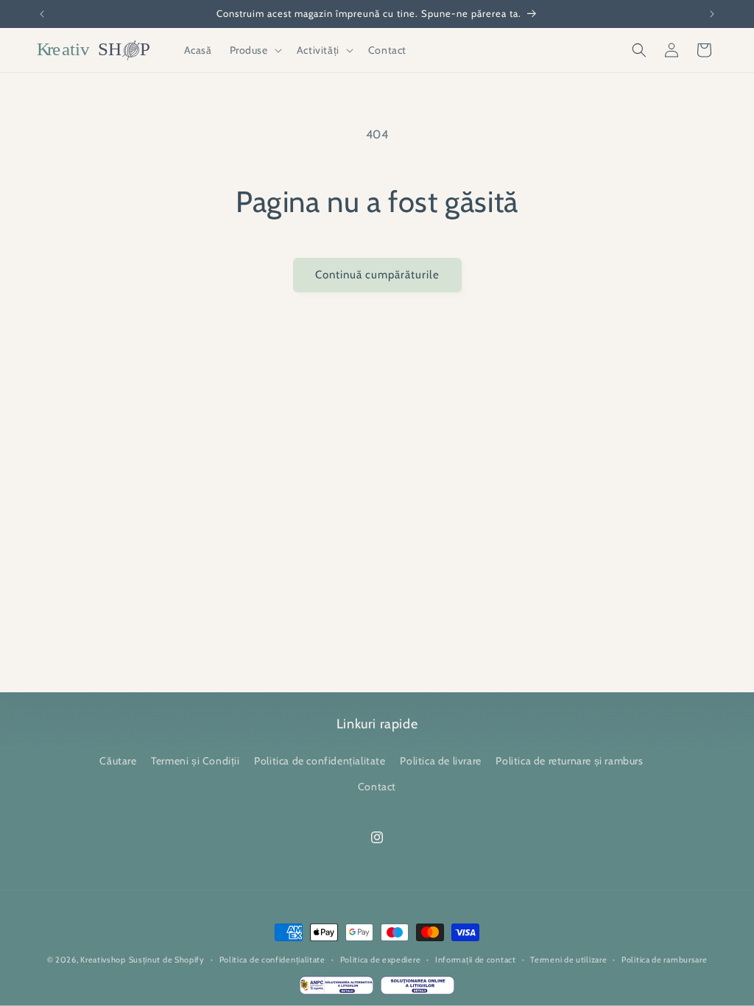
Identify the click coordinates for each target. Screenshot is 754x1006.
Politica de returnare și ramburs (569, 760)
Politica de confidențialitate (319, 760)
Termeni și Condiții (195, 760)
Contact (377, 786)
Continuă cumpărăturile (377, 274)
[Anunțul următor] (712, 14)
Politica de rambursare (664, 959)
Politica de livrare (440, 760)
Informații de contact (475, 959)
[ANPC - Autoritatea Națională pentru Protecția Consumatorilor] (336, 989)
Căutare (117, 760)
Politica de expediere (380, 959)
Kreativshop (103, 959)
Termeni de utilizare (568, 959)
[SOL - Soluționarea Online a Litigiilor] (417, 989)
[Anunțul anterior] (42, 14)
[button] (254, 50)
